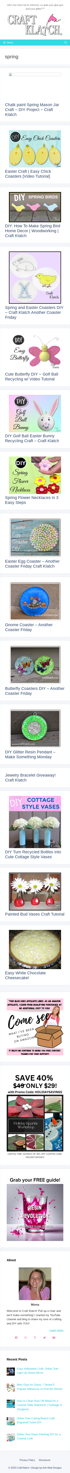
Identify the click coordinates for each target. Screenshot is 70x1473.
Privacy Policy (27, 1460)
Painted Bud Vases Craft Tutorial (34, 914)
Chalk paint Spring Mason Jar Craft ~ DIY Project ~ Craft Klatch (32, 109)
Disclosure (44, 1460)
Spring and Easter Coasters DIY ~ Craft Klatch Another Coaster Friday (34, 312)
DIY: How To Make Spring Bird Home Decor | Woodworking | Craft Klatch (32, 231)
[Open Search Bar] (65, 43)
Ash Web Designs (52, 1467)
